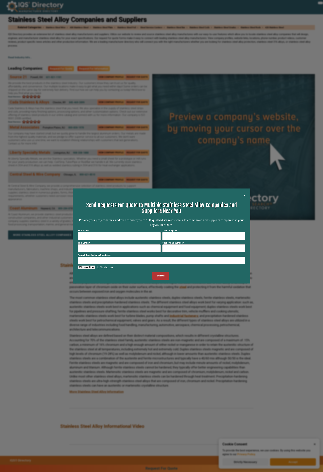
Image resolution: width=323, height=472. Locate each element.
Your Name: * (84, 230)
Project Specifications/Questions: (94, 255)
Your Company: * (170, 230)
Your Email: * (84, 243)
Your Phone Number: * (173, 243)
